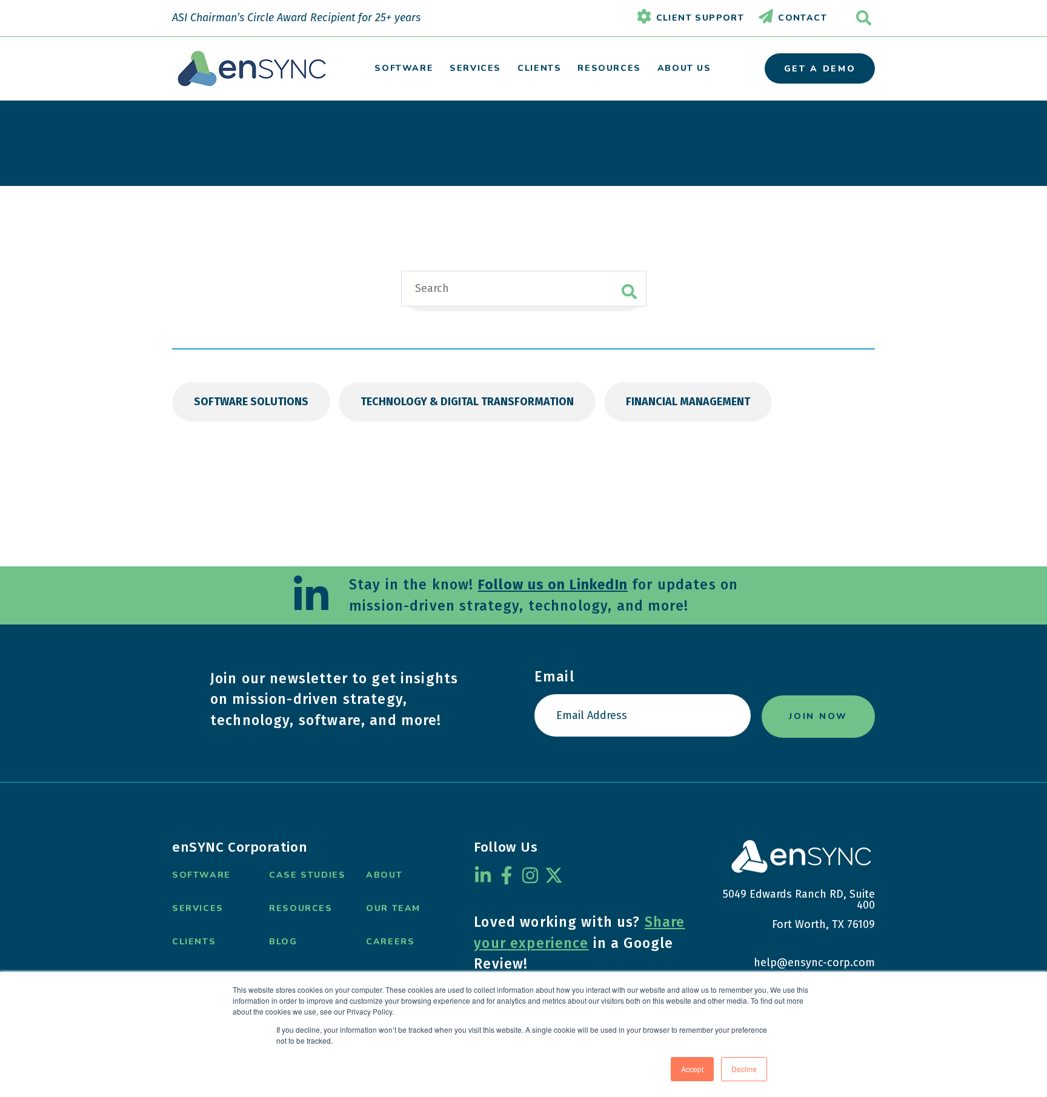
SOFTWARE (403, 68)
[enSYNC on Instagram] (530, 875)
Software (201, 875)
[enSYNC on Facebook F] (506, 875)
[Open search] (864, 18)
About (384, 875)
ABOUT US (684, 68)
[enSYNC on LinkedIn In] (483, 875)
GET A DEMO (820, 69)
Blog (283, 941)
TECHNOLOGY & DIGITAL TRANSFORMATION (467, 401)
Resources (300, 908)
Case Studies (307, 875)
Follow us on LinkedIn (553, 584)
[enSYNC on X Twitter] (554, 875)
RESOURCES (608, 68)
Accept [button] (692, 1069)
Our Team (393, 908)
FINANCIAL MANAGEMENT (688, 401)
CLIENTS (539, 68)
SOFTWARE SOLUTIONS (251, 401)
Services (198, 908)
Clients (194, 941)
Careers (390, 941)
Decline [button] (744, 1069)
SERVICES (475, 68)
